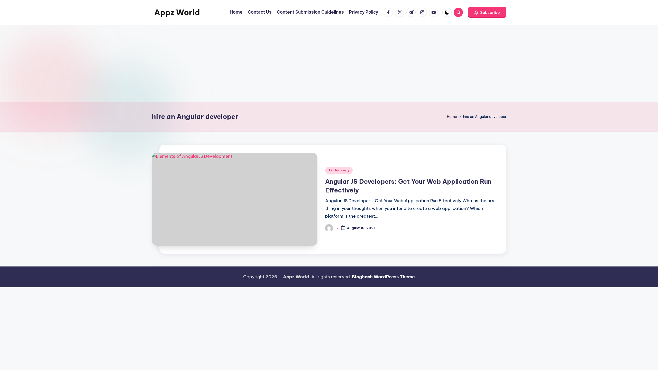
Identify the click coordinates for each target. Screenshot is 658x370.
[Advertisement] (329, 63)
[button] (487, 12)
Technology (339, 170)
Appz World (177, 12)
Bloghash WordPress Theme (383, 277)
